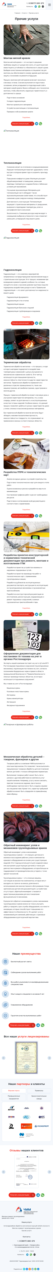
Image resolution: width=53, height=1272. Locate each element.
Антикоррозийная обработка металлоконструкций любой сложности (27, 1226)
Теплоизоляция (12, 163)
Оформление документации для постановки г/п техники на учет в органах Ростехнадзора (23, 656)
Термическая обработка (17, 362)
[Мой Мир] (38, 1269)
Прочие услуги (26, 1230)
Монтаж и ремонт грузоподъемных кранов (26, 1228)
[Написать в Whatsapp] (39, 6)
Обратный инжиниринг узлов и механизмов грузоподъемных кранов (25, 846)
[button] (49, 5)
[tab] (14, 1090)
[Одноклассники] (30, 1269)
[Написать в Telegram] (36, 6)
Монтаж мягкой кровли (17, 58)
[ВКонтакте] (27, 1269)
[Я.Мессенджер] (24, 1269)
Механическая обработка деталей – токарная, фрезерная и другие (24, 758)
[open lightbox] (26, 1057)
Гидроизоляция (13, 270)
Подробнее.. (26, 117)
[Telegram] (32, 1269)
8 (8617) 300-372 (36, 3)
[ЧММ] (9, 5)
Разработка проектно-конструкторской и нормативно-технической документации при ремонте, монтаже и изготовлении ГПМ (26, 559)
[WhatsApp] (35, 1269)
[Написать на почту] (43, 6)
